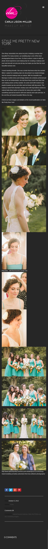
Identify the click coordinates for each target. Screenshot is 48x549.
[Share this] (6, 490)
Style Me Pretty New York (21, 42)
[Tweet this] (11, 490)
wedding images (13, 516)
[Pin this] (19, 490)
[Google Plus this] (15, 490)
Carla (12, 504)
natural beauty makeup (20, 514)
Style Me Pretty (33, 514)
